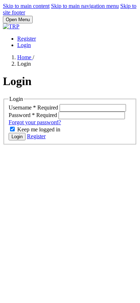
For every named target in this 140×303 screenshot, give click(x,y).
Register (26, 39)
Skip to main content (26, 6)
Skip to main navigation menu (85, 6)
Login (24, 45)
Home (25, 57)
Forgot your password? (35, 122)
